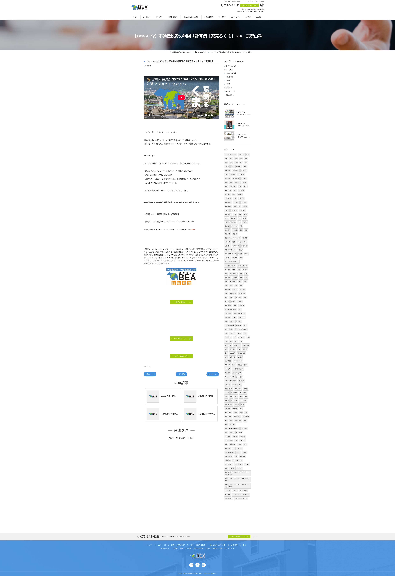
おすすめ (243, 178)
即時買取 (227, 436)
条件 (226, 293)
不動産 (232, 468)
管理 (231, 420)
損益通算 (227, 234)
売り (231, 341)
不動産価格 (228, 214)
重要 (239, 270)
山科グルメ (235, 246)
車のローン (237, 345)
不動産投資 (228, 413)
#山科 (171, 438)
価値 (226, 286)
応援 (241, 230)
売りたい (237, 182)
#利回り (190, 438)
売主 (241, 258)
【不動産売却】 (231, 73)
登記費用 (235, 258)
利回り (236, 413)
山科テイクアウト (230, 250)
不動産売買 (228, 206)
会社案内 (241, 155)
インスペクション (243, 266)
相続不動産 (233, 293)
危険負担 (241, 381)
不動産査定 (233, 186)
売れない (242, 440)
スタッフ (235, 491)
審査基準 (245, 349)
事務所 (227, 226)
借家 (226, 397)
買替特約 (227, 194)
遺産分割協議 (228, 405)
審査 (236, 341)
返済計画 (227, 365)
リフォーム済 (228, 440)
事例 (241, 278)
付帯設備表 (239, 377)
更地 (233, 242)
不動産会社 (228, 202)
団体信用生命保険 (243, 365)
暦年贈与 (232, 444)
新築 (246, 163)
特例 (239, 218)
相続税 (246, 214)
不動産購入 (230, 95)
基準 (226, 349)
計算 (244, 218)
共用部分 (235, 278)
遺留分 (227, 301)
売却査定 (243, 202)
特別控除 (227, 242)
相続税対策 (228, 313)
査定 (231, 159)
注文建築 (232, 353)
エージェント (239, 464)
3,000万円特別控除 (230, 222)
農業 (236, 397)
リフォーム (243, 401)
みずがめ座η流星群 (230, 254)
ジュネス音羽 (228, 464)
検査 (233, 270)
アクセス (227, 495)
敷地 (241, 286)
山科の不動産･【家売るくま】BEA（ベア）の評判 (237, 479)
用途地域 (245, 206)
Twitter (247, 464)
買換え (232, 297)
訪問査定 (242, 436)
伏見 (239, 222)
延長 (245, 325)
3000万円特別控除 (237, 369)
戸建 (231, 182)
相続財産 (227, 409)
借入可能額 (228, 361)
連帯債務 (240, 357)
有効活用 (240, 194)
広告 (236, 163)
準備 (240, 214)
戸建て (227, 210)
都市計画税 (243, 393)
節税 (226, 186)
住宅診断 (227, 270)
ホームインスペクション (232, 262)
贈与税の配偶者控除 (230, 309)
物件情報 (241, 190)
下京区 (245, 222)
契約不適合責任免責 (230, 381)
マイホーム (234, 226)
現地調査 (245, 270)
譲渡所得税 (242, 293)
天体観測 (240, 250)
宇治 (236, 440)
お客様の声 (228, 337)
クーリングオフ (229, 377)
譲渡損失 (227, 230)
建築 (231, 286)
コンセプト (239, 468)
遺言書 (237, 405)
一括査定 (241, 198)
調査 (240, 186)
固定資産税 (234, 393)
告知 (245, 420)
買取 (236, 159)
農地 (231, 397)
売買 (246, 159)
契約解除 (227, 385)
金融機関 (232, 349)
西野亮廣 (245, 238)
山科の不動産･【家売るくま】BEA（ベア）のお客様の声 (237, 485)
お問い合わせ (228, 499)
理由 (233, 365)
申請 (248, 337)
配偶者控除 (228, 305)
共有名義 (227, 369)
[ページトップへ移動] (256, 537)
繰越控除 (235, 234)
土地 (226, 182)
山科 (226, 468)
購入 (232, 166)
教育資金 (227, 317)
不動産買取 (239, 432)
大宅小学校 (234, 401)
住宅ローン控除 (229, 325)
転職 (241, 341)
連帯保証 (232, 357)
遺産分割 (238, 297)
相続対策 (241, 305)
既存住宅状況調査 (230, 266)
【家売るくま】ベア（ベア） (240, 495)
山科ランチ (244, 246)
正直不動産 (244, 429)
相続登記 (238, 321)
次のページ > (212, 374)
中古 (235, 305)
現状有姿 (227, 373)
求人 (241, 163)
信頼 (246, 278)
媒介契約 (232, 174)
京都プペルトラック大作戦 (232, 238)
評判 (245, 333)
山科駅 (227, 401)
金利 (226, 353)
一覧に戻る (181, 374)
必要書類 (227, 246)
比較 (239, 349)
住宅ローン (228, 198)
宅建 (226, 424)
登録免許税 (238, 389)
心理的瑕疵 (238, 420)
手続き (232, 321)
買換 (241, 226)
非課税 (234, 317)
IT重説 (226, 218)
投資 (241, 413)
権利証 (246, 254)
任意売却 (242, 290)
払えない (235, 290)
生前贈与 (240, 301)
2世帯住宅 (228, 460)
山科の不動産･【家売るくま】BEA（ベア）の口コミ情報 (237, 473)
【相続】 (229, 80)
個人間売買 (237, 206)
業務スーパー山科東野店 (232, 429)
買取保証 (243, 170)
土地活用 (235, 409)
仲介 (226, 163)
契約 (226, 444)
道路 (226, 274)
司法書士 (227, 258)
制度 (226, 333)
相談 (241, 159)
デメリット (242, 317)
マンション (234, 210)
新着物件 (229, 88)
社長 (226, 174)
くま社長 (235, 230)
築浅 (245, 444)
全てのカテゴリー (232, 66)
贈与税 (233, 301)
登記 (240, 282)
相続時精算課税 (229, 452)
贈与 (240, 309)
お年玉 (232, 432)
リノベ (238, 452)
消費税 (246, 389)
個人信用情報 (241, 353)
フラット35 (246, 345)
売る (247, 155)
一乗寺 (227, 166)
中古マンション (237, 460)
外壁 (246, 274)
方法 (226, 341)
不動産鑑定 (237, 417)
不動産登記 (246, 417)
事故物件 (227, 290)
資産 (236, 456)
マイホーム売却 (242, 242)
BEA (235, 337)
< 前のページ (150, 374)
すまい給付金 (228, 329)
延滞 (226, 357)
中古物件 (236, 202)
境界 (241, 274)
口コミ (239, 333)
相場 (235, 214)
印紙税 (227, 393)
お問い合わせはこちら (249, 5)
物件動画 (227, 170)
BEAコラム (147, 366)
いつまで (238, 325)
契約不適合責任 (236, 373)
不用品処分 (228, 190)
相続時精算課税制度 (239, 313)
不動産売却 (235, 170)
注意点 (239, 444)
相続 (233, 194)
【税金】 (229, 84)
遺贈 (242, 405)
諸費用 (240, 254)
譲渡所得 (233, 218)
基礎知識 (227, 178)
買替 (235, 190)
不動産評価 (228, 417)
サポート (232, 333)
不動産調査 (233, 282)
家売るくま (241, 337)
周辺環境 (227, 278)
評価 (245, 282)
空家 (235, 198)
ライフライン (234, 274)
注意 (236, 286)
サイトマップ (229, 548)
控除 (226, 297)
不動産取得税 (228, 389)
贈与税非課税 (228, 456)
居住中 (246, 186)
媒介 (226, 282)
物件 (245, 166)
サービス (227, 491)
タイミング (228, 345)
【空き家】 (230, 77)
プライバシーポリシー (241, 499)
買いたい (232, 424)
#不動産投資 (180, 438)
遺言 (245, 297)
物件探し (238, 166)
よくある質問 (243, 491)
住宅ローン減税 (236, 385)
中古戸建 (227, 448)
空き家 (244, 182)
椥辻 (246, 397)
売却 (226, 159)
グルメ (244, 452)
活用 (241, 409)
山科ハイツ (239, 448)
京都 (226, 321)
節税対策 (242, 456)
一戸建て (242, 210)
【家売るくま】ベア (230, 155)
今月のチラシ (230, 91)
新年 (226, 432)
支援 (246, 230)
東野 (241, 397)
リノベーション (238, 361)
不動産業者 (235, 178)
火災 (226, 420)
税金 (231, 163)
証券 (246, 413)
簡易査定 (235, 436)
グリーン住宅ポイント (241, 329)
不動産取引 (241, 174)
